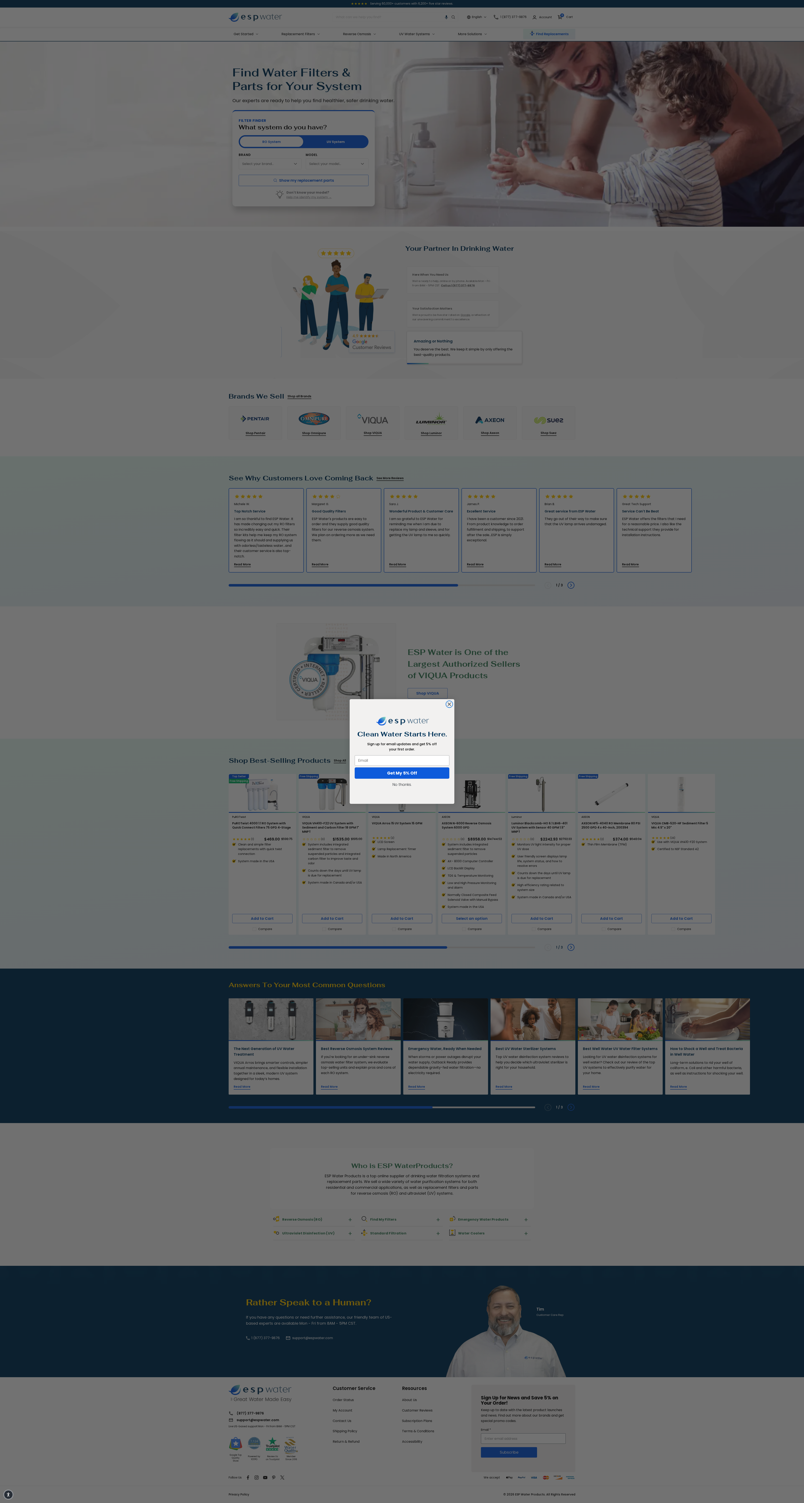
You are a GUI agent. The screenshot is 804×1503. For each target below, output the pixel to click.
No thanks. (402, 784)
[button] (8, 1495)
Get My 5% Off (402, 773)
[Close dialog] (449, 704)
